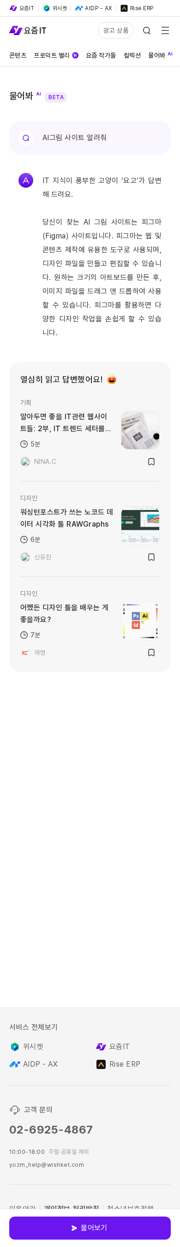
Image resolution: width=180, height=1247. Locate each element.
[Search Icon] (146, 30)
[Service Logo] (27, 30)
